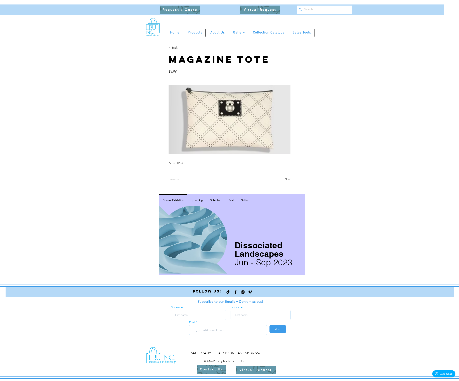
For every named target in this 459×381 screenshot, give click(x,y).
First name (177, 307)
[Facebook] (235, 292)
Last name (237, 307)
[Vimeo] (250, 292)
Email (192, 322)
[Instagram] (243, 292)
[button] (180, 10)
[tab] (173, 199)
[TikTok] (228, 292)
